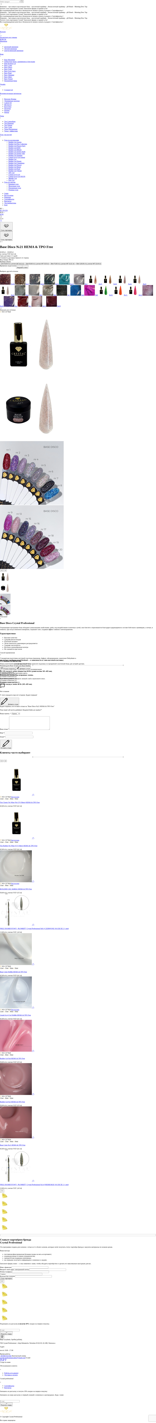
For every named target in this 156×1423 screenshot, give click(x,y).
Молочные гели (14, 186)
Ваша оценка (5, 713)
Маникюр (3, 41)
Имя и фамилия (5, 1267)
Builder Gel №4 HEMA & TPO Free (12, 1058)
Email (2, 737)
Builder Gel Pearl (14, 169)
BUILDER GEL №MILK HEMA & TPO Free (16, 889)
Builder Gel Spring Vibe (16, 153)
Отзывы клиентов (9, 669)
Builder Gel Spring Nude (16, 152)
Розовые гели (13, 190)
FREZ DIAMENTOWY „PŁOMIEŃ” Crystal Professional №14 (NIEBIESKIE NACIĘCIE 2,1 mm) (34, 1185)
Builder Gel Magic (14, 167)
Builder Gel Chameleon (16, 163)
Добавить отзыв (25, 669)
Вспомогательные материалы (10, 93)
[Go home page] (6, 30)
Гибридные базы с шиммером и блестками (19, 62)
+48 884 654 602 (6, 1356)
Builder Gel (12, 159)
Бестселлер (15, 797)
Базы (2, 54)
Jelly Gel (11, 173)
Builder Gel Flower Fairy (16, 146)
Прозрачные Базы (10, 81)
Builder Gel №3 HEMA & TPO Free (12, 1102)
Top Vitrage (8, 125)
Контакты (7, 201)
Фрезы (6, 112)
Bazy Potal (8, 73)
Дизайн (2, 84)
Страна (2, 1274)
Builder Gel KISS (14, 148)
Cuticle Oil (8, 103)
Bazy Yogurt (8, 79)
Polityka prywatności (11, 1373)
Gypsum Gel (8, 90)
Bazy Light (8, 69)
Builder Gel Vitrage (15, 171)
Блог (6, 205)
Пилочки (7, 108)
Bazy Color (8, 65)
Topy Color (8, 127)
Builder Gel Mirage (15, 150)
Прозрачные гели (14, 188)
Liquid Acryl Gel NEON (16, 176)
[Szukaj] (22, 1)
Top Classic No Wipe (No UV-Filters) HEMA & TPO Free (20, 802)
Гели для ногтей (6, 135)
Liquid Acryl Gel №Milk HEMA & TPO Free (15, 1015)
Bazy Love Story (10, 71)
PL (1, 210)
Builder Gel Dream (14, 161)
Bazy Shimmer (9, 75)
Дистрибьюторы (10, 203)
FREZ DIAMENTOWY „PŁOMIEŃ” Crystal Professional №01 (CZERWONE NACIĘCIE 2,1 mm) (34, 928)
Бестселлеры (8, 195)
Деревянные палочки (12, 101)
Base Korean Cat (10, 63)
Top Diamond (9, 123)
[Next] (5, 570)
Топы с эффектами (11, 131)
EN (6, 210)
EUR (2, 214)
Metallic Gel (12, 178)
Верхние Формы (10, 99)
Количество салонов (7, 1276)
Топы (2, 116)
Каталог (3, 32)
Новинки (7, 197)
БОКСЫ (3, 39)
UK (3, 210)
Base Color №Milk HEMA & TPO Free (13, 972)
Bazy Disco (8, 67)
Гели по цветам (9, 182)
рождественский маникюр (13, 50)
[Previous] (1, 570)
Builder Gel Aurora (14, 142)
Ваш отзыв (4, 729)
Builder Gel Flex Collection (17, 144)
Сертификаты (9, 199)
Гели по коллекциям (11, 140)
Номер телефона (6, 1272)
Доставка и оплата (11, 1375)
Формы (7, 110)
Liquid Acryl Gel (14, 174)
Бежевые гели (13, 184)
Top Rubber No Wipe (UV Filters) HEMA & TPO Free (18, 846)
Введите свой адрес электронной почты (14, 1269)
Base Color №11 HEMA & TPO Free (12, 1145)
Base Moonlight (9, 60)
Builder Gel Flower (15, 165)
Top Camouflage (9, 121)
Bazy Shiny (8, 77)
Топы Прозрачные (10, 129)
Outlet (6, 193)
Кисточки (7, 107)
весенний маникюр (11, 47)
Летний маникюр (10, 49)
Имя (2, 733)
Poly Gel (11, 180)
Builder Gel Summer (15, 155)
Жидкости (8, 105)
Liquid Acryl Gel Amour (16, 157)
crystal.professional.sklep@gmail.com (12, 1358)
